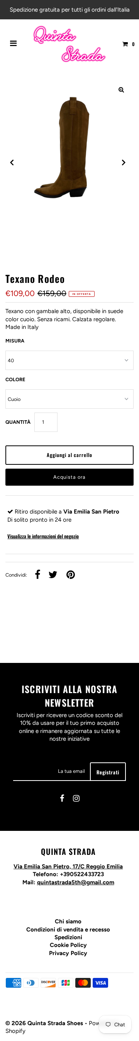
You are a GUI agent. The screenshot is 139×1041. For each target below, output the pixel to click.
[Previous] (11, 162)
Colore (15, 379)
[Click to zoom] (121, 89)
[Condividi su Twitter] (53, 575)
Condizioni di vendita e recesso (68, 929)
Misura (14, 341)
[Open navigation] (13, 44)
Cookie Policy (68, 945)
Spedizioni (68, 937)
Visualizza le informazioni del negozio (43, 536)
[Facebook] (62, 799)
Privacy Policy (68, 953)
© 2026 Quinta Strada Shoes (45, 1023)
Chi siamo (68, 921)
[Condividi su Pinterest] (70, 575)
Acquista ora (69, 477)
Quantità (18, 422)
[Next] (123, 162)
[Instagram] (76, 799)
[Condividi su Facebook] (38, 575)
